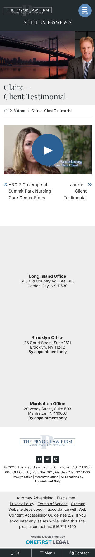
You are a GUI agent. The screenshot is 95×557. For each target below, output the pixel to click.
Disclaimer (66, 498)
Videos (19, 111)
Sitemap (78, 503)
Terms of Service (53, 503)
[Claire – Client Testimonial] (48, 149)
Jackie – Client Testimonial (75, 191)
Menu (85, 13)
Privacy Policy (22, 503)
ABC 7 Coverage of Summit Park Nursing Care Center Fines (29, 191)
